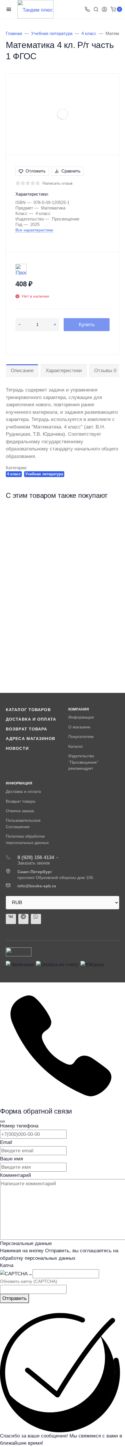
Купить (87, 324)
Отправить (14, 1298)
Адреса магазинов (30, 738)
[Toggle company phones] (87, 9)
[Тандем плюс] (35, 9)
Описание (22, 370)
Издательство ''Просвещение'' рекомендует (83, 762)
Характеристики (64, 370)
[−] (19, 324)
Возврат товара (26, 729)
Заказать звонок (33, 862)
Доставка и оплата (31, 719)
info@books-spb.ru (36, 886)
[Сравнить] (109, 527)
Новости (17, 748)
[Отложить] (109, 517)
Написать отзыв (57, 183)
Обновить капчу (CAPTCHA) (28, 1281)
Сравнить (71, 170)
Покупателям (81, 736)
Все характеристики (34, 230)
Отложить (36, 170)
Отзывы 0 (105, 370)
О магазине (79, 727)
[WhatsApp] (36, 919)
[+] (55, 324)
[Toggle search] (96, 9)
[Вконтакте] (11, 919)
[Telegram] (23, 919)
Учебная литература (44, 474)
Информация (81, 717)
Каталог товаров (28, 709)
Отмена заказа (20, 810)
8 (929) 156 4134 (35, 857)
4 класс (14, 474)
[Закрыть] (2, 1121)
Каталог (75, 746)
